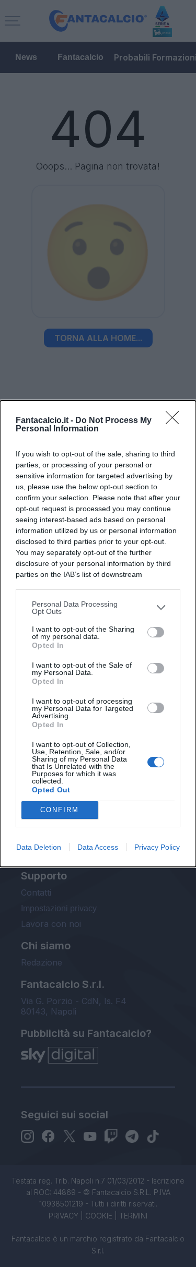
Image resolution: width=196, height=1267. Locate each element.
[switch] (155, 632)
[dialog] (98, 634)
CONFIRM (59, 810)
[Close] (176, 421)
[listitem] (98, 607)
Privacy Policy (157, 847)
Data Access (97, 847)
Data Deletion (38, 847)
